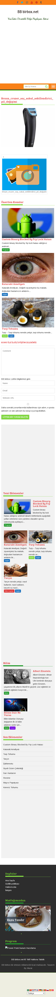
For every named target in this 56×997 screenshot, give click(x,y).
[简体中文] (30, 990)
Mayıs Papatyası (11, 782)
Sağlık (5, 294)
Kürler (5, 336)
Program (6, 250)
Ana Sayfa (10, 880)
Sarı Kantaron (9, 773)
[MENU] (53, 86)
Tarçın (6, 759)
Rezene (6, 778)
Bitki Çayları (9, 591)
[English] (35, 990)
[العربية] (28, 990)
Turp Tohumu (9, 754)
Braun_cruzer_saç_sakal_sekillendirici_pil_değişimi (24, 192)
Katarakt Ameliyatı (11, 749)
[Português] (45, 990)
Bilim (6, 663)
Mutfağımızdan (15, 900)
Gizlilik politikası (12, 884)
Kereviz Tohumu (10, 787)
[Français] (38, 990)
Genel (12, 728)
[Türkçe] (53, 990)
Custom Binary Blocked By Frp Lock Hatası (23, 744)
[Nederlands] (33, 990)
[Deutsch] (40, 990)
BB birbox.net (28, 12)
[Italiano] (43, 990)
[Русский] (48, 990)
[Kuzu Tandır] (28, 918)
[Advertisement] (28, 54)
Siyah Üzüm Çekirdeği (13, 768)
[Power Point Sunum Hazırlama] (28, 948)
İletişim (8, 890)
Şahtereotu (8, 763)
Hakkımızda (10, 887)
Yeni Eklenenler (13, 493)
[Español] (50, 990)
